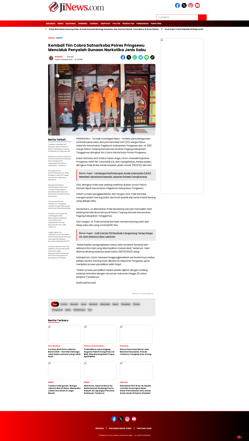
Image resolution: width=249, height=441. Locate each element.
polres (136, 304)
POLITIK (116, 23)
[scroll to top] (239, 437)
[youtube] (198, 7)
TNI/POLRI (105, 23)
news (115, 304)
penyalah (125, 304)
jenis (83, 304)
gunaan (74, 304)
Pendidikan (142, 23)
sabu (68, 309)
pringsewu (57, 309)
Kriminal (83, 23)
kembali (93, 304)
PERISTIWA (156, 23)
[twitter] (185, 7)
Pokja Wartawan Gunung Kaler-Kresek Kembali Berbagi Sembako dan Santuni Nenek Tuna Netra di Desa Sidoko (104, 29)
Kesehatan (128, 23)
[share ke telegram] (141, 59)
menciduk (105, 304)
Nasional (71, 23)
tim (90, 309)
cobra (64, 304)
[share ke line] (147, 59)
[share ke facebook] (124, 59)
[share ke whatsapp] (135, 59)
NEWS (60, 23)
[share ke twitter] (129, 59)
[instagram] (191, 7)
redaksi (59, 56)
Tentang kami (143, 428)
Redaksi (100, 428)
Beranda (50, 23)
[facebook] (178, 7)
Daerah (94, 23)
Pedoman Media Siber (120, 428)
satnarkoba (79, 309)
